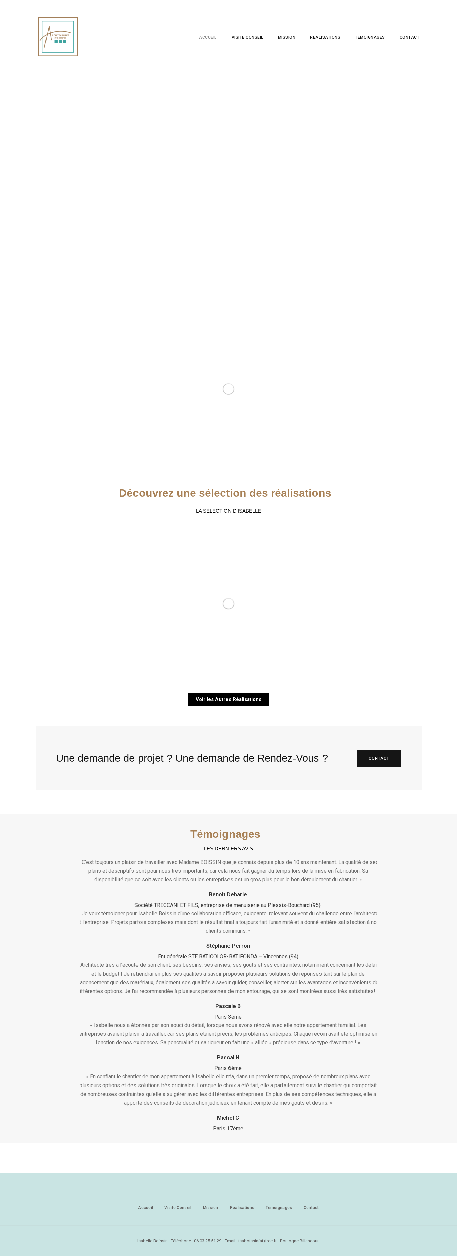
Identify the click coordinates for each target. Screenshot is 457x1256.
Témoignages (370, 37)
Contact (410, 37)
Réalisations (325, 37)
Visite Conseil (177, 1207)
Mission (287, 37)
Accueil (208, 37)
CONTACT (379, 758)
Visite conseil (247, 37)
